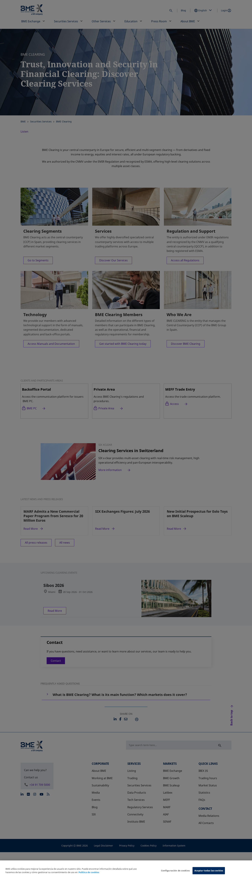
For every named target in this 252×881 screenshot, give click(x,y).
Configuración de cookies (175, 870)
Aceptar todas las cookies (208, 870)
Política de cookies (89, 872)
